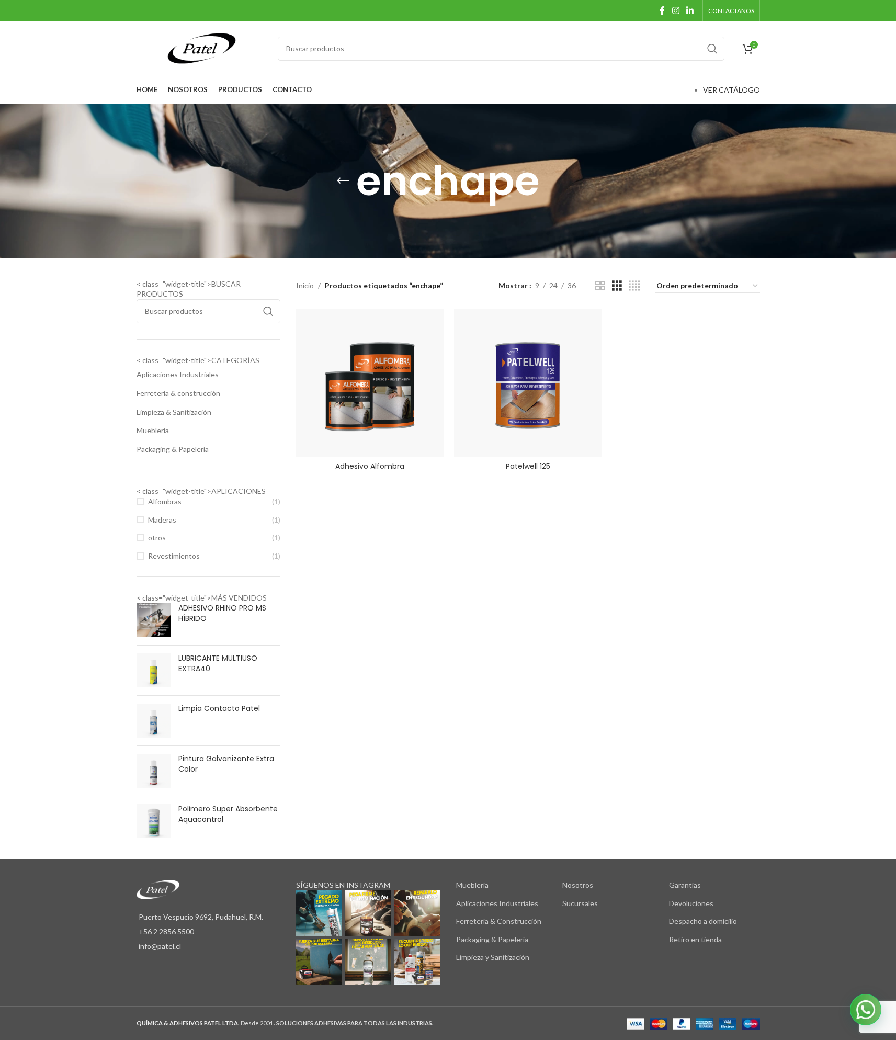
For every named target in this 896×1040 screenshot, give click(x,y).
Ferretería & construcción (178, 393)
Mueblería (153, 430)
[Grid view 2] (600, 285)
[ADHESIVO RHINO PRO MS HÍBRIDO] (154, 620)
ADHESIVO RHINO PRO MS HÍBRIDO (222, 613)
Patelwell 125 (528, 466)
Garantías (685, 884)
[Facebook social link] (662, 10)
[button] (865, 1009)
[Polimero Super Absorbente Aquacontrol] (154, 821)
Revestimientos (174, 555)
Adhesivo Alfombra (369, 466)
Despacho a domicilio (703, 921)
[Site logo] (202, 47)
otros (157, 537)
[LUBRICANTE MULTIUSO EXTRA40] (154, 670)
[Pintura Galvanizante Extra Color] (154, 771)
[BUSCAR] (712, 49)
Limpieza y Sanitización (492, 957)
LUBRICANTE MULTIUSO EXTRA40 (217, 663)
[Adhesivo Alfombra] (370, 382)
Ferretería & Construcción (498, 921)
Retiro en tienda (695, 939)
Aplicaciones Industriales (178, 374)
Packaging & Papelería (173, 449)
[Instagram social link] (675, 10)
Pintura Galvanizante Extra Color (226, 764)
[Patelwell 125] (528, 382)
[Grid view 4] (634, 285)
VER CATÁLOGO (731, 89)
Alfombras (165, 501)
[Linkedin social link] (690, 10)
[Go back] (343, 181)
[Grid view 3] (617, 285)
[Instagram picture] (319, 913)
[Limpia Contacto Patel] (154, 721)
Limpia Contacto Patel (219, 709)
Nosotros (577, 884)
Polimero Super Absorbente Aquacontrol (228, 814)
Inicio (305, 285)
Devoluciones (691, 903)
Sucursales (580, 903)
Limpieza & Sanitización (174, 412)
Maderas (162, 519)
